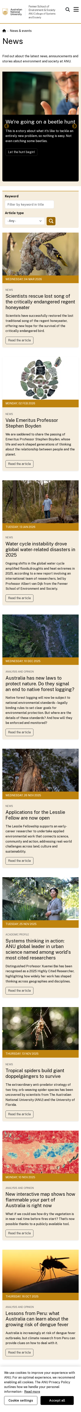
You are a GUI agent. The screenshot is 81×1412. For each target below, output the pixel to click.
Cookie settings (20, 1400)
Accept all (57, 1400)
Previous (6, 126)
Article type (14, 213)
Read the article (19, 340)
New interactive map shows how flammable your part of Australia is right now (40, 1199)
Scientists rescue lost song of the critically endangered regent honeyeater (40, 301)
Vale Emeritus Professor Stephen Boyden (32, 423)
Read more (32, 1392)
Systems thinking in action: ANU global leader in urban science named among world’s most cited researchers (38, 949)
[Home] (4, 31)
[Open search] (67, 9)
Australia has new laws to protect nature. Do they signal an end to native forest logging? (40, 683)
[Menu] (76, 10)
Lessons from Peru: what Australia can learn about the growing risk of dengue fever (37, 1318)
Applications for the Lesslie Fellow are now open (35, 815)
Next (74, 126)
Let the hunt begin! (21, 152)
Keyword (11, 196)
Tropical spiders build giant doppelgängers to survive (35, 1073)
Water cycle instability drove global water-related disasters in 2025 (40, 549)
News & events (21, 31)
